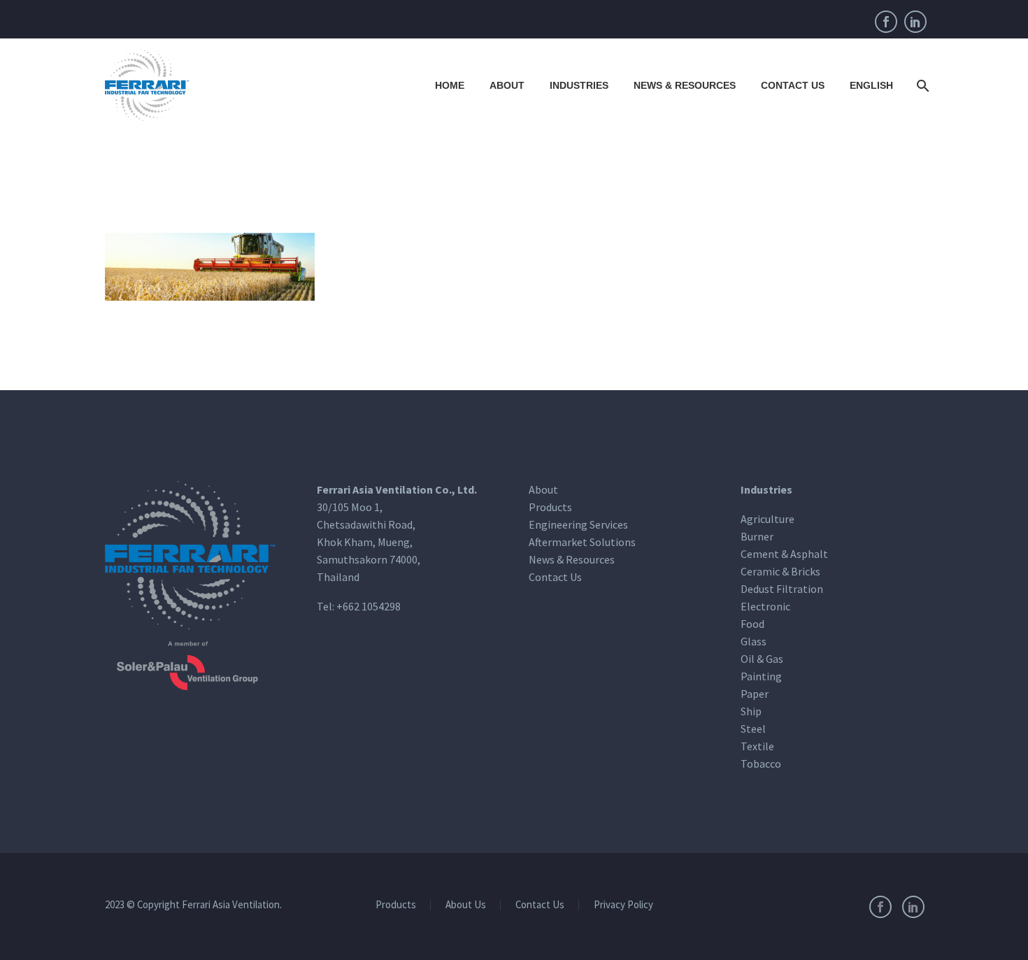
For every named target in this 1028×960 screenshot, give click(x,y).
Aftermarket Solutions (582, 542)
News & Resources (685, 85)
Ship (751, 711)
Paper (755, 694)
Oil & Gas (762, 659)
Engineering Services (578, 524)
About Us (465, 905)
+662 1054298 (368, 606)
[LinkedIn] (915, 21)
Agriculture (767, 519)
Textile (757, 746)
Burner (757, 536)
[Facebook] (886, 21)
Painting (761, 676)
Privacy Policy (623, 905)
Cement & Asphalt (784, 554)
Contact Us (792, 85)
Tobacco (761, 764)
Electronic (765, 606)
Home (449, 85)
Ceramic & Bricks (780, 571)
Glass (753, 641)
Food (752, 624)
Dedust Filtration (782, 589)
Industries (579, 85)
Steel (753, 729)
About (507, 85)
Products (550, 507)
